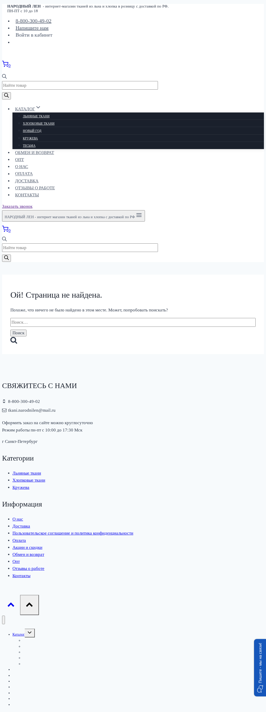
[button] (260, 667)
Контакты (27, 194)
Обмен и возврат (34, 152)
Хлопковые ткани (39, 123)
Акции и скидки (27, 547)
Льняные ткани (36, 116)
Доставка (26, 180)
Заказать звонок (17, 206)
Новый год (32, 131)
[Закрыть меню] (3, 620)
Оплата (24, 173)
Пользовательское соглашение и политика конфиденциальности (72, 533)
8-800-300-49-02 (33, 21)
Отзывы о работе (35, 187)
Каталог (18, 634)
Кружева (30, 138)
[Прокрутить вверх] (11, 606)
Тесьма (29, 146)
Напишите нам (32, 28)
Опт (19, 159)
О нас (21, 166)
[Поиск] (6, 95)
